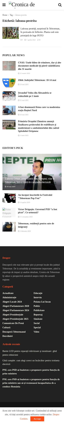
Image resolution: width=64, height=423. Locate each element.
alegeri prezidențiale (12, 314)
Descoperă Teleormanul (14, 332)
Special (37, 327)
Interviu (38, 297)
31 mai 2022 (24, 100)
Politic (37, 306)
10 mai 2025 (24, 84)
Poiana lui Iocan (42, 302)
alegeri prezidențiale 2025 (15, 319)
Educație (38, 293)
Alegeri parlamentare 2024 (15, 310)
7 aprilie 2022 (31, 40)
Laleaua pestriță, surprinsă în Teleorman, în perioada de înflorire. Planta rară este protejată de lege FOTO (40, 32)
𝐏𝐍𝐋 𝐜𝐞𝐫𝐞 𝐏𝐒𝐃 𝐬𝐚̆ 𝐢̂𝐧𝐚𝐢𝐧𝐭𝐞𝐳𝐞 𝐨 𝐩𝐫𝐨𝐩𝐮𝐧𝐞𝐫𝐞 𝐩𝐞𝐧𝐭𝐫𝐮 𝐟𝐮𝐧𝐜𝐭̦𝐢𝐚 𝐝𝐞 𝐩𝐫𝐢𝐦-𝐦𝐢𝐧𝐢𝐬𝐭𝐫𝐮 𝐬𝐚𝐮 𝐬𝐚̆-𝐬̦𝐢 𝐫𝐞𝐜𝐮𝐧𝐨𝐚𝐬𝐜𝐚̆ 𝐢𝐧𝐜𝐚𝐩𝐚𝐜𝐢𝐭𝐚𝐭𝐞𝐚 (31, 383)
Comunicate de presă (13, 323)
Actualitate (7, 293)
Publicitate (39, 310)
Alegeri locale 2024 (12, 302)
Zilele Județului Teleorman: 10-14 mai (37, 80)
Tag (11, 15)
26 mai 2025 (24, 115)
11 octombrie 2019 (26, 217)
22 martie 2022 (25, 73)
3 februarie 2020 (25, 231)
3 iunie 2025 (24, 135)
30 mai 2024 (10, 186)
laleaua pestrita (21, 15)
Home (4, 15)
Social (37, 323)
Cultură (6, 327)
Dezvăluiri (7, 336)
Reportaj (38, 314)
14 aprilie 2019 (25, 202)
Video (36, 332)
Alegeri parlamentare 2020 (15, 306)
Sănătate (38, 319)
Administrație (9, 297)
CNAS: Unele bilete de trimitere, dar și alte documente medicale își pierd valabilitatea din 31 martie (39, 65)
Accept (37, 419)
